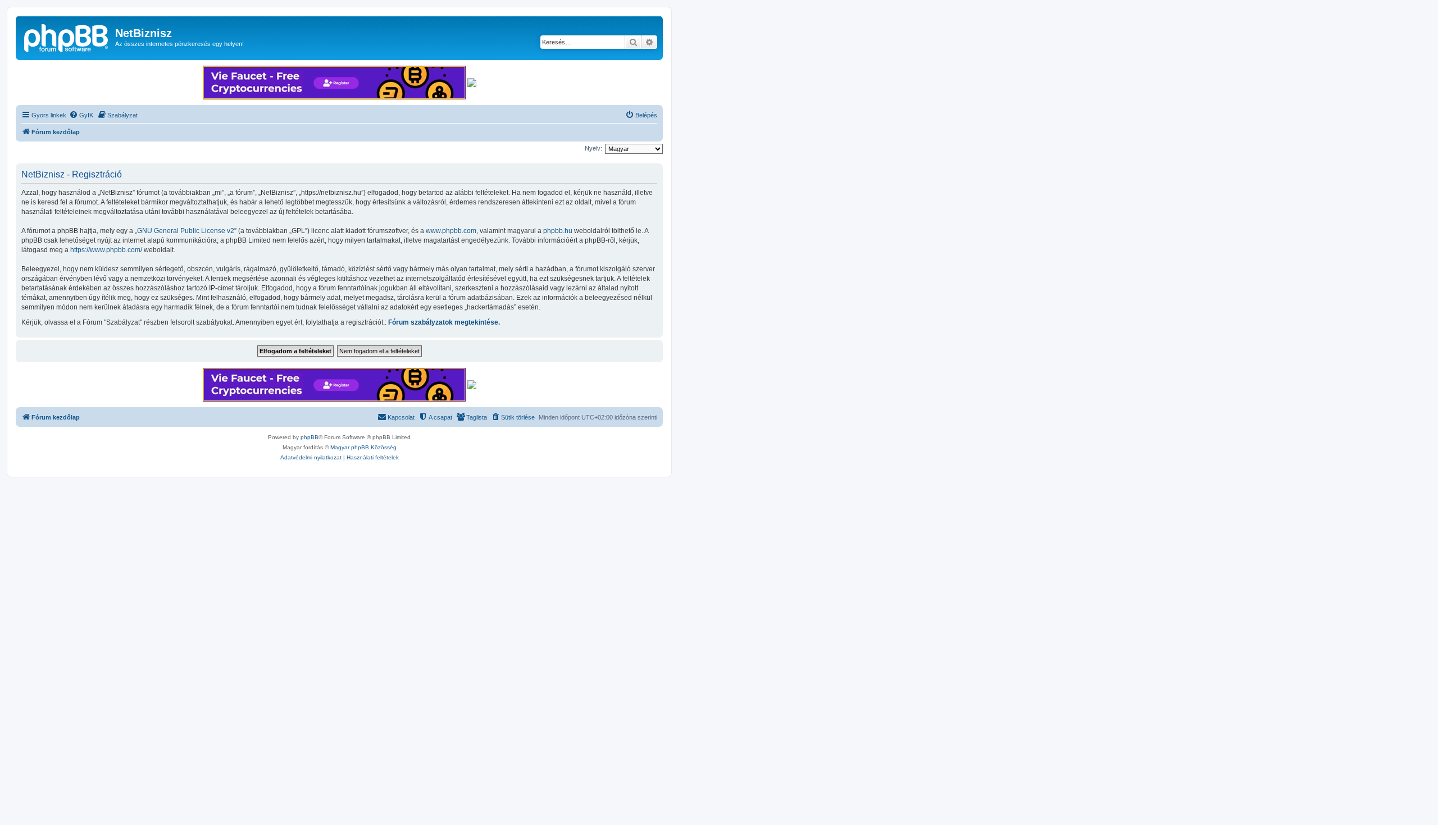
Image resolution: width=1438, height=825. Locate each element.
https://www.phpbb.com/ (106, 250)
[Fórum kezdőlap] (67, 36)
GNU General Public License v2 (185, 231)
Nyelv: (593, 148)
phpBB (309, 437)
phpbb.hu (557, 231)
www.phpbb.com (451, 231)
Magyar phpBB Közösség (363, 447)
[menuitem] (81, 115)
